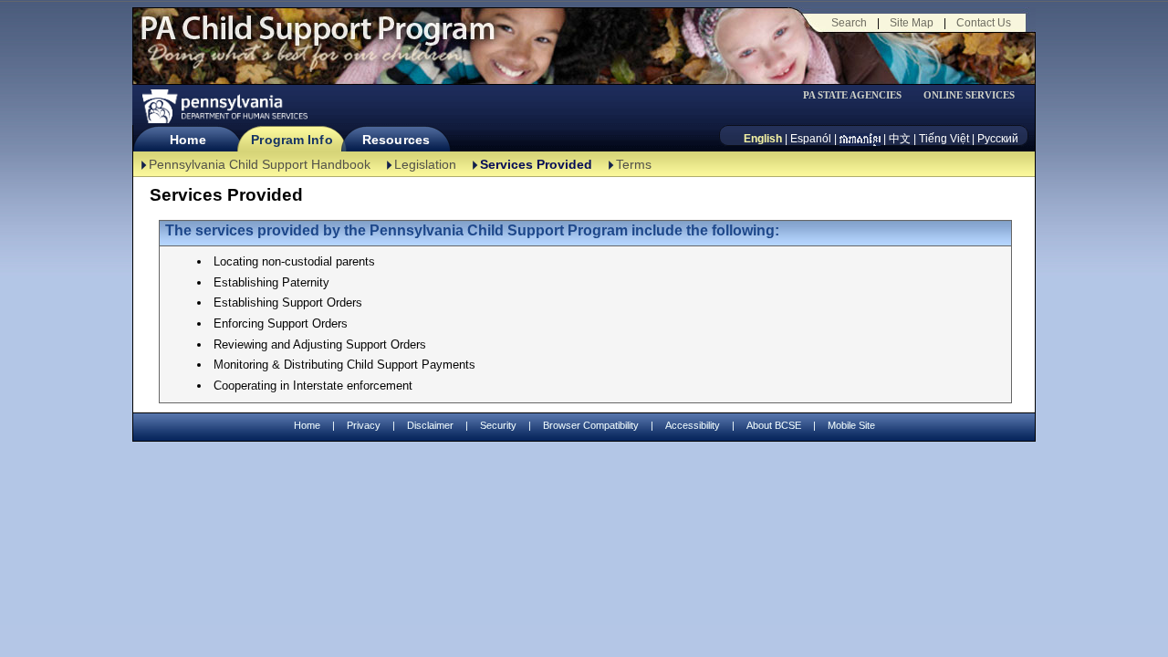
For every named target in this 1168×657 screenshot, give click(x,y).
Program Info (291, 139)
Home (187, 139)
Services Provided (536, 164)
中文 (900, 138)
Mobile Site (851, 425)
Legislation (425, 164)
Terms (634, 164)
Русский (997, 138)
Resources (396, 139)
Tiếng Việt (944, 138)
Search (849, 22)
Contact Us (983, 22)
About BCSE (773, 425)
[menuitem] (858, 95)
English (763, 138)
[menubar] (858, 95)
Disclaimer (430, 425)
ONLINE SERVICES (969, 95)
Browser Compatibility (591, 425)
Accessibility (692, 425)
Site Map (911, 22)
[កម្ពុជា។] (860, 138)
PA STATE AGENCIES (852, 95)
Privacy (364, 426)
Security (498, 425)
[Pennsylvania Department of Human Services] (223, 106)
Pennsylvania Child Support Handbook (259, 164)
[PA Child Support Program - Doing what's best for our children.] (317, 39)
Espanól (810, 138)
